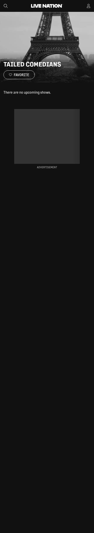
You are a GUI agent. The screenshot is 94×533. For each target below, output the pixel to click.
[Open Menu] (88, 5)
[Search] (6, 5)
